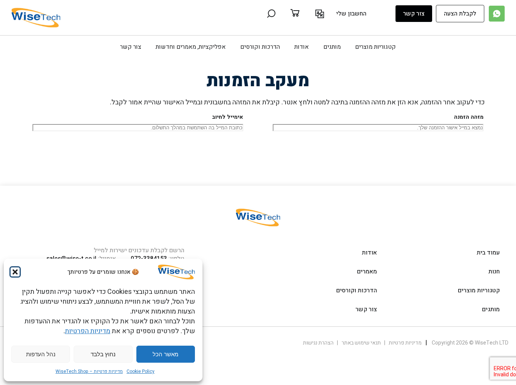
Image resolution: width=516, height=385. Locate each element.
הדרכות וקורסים (260, 46)
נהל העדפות (41, 354)
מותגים (332, 46)
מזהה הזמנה (469, 117)
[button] (15, 272)
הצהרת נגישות (318, 343)
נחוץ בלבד (103, 354)
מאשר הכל (165, 354)
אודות (301, 46)
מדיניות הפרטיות (87, 331)
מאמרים (367, 271)
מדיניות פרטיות (405, 343)
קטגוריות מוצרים (375, 46)
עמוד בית (488, 252)
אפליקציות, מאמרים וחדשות (191, 46)
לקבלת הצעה (460, 13)
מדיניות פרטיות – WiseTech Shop (89, 371)
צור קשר (414, 13)
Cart (302, 13)
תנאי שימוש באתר (360, 343)
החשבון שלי (351, 13)
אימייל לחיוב (227, 117)
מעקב (463, 147)
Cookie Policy (140, 371)
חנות (494, 271)
